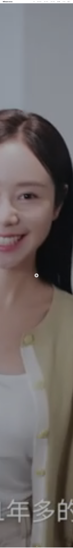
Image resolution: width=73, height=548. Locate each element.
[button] (36, 546)
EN (69, 1)
